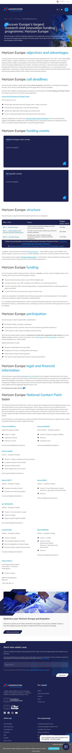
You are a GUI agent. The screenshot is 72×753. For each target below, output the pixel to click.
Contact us (7, 732)
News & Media (8, 724)
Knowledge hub (8, 729)
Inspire (39, 690)
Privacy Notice (45, 658)
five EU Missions (33, 251)
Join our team (7, 740)
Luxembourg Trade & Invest (45, 724)
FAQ (5, 735)
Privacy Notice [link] (36, 751)
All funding (17, 19)
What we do (41, 702)
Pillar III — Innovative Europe (11, 237)
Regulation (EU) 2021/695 (30, 376)
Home (6, 19)
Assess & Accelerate (43, 693)
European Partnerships (28, 257)
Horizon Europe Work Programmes (37, 118)
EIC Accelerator (52, 337)
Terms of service (42, 670)
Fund (10, 19)
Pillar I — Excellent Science (10, 227)
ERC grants (40, 337)
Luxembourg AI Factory (44, 729)
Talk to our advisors (12, 632)
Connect (40, 696)
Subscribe (62, 675)
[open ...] (64, 163)
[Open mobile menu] (66, 10)
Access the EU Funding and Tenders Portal (16, 96)
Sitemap (6, 738)
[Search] (57, 10)
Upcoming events (8, 726)
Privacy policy (32, 670)
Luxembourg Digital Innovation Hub (47, 726)
